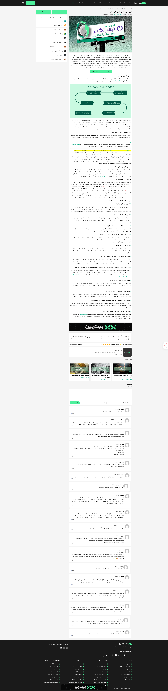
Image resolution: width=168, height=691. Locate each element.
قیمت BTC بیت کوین (53, 666)
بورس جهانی (51, 17)
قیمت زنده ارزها (77, 3)
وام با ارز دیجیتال (127, 669)
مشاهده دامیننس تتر (102, 664)
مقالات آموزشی (119, 3)
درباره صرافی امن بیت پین (125, 674)
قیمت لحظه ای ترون (54, 672)
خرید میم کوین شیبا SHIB (77, 679)
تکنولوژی (90, 3)
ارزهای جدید (41, 17)
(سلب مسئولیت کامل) (118, 339)
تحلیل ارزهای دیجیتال (98, 3)
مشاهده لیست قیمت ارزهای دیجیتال (51, 682)
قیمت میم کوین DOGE (53, 677)
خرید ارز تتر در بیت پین (77, 666)
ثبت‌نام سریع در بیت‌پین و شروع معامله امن (100, 71)
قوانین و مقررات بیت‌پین (125, 679)
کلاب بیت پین (127, 672)
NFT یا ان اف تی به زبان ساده (100, 677)
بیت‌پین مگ (84, 3)
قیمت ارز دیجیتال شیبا (53, 679)
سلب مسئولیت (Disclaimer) (125, 677)
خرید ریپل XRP (79, 672)
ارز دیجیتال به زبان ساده (101, 666)
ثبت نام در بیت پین (126, 664)
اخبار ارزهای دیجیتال (128, 3)
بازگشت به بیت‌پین (30, 3)
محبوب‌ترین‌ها (62, 17)
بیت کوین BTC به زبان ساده (100, 674)
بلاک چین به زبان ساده (102, 669)
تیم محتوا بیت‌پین (106, 14)
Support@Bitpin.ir (123, 647)
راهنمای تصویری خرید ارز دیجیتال (100, 679)
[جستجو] (23, 3)
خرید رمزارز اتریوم (78, 669)
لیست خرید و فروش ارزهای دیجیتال (75, 682)
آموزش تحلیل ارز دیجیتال (109, 3)
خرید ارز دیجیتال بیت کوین (76, 664)
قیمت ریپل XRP (55, 669)
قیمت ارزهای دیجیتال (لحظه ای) (124, 666)
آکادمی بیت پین (129, 8)
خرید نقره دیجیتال (78, 674)
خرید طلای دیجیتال (78, 677)
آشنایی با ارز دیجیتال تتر (101, 672)
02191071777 (114, 647)
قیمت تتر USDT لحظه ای (53, 664)
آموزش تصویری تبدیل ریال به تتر (100, 682)
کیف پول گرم (117, 81)
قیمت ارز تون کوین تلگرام (53, 674)
